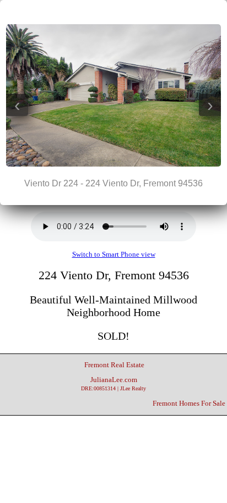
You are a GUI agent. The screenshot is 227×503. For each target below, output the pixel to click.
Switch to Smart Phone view (113, 254)
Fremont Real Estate (114, 365)
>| (135, 11)
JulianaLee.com (113, 383)
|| (113, 11)
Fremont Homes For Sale (189, 403)
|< (91, 11)
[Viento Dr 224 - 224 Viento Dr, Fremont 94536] (113, 164)
